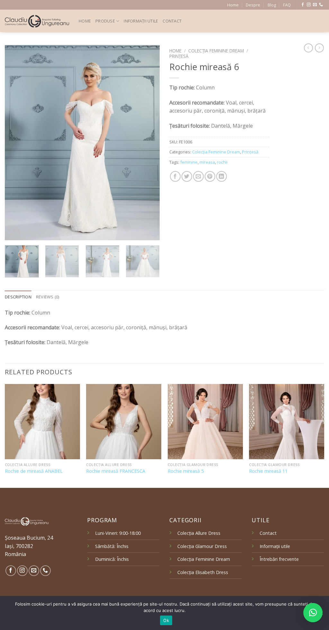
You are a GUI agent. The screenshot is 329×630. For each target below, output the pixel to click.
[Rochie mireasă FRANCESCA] (123, 421)
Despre (253, 5)
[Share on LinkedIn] (221, 176)
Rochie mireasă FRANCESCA (115, 471)
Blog (272, 5)
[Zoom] (13, 232)
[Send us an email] (315, 5)
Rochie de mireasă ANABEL (34, 471)
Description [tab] (18, 297)
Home (233, 5)
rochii (222, 162)
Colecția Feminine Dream (216, 51)
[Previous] (16, 142)
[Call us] (321, 5)
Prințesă (179, 56)
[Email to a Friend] (198, 176)
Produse (105, 21)
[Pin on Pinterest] (210, 176)
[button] (313, 612)
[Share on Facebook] (175, 176)
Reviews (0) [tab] (47, 297)
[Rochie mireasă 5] (205, 421)
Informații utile (141, 21)
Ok (166, 620)
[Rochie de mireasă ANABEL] (42, 421)
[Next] (148, 142)
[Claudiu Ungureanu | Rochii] (37, 21)
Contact (172, 21)
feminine (189, 162)
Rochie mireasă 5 (186, 471)
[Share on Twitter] (187, 176)
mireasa (207, 162)
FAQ (287, 5)
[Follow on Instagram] (309, 5)
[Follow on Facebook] (303, 5)
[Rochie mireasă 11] (286, 421)
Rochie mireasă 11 (268, 471)
